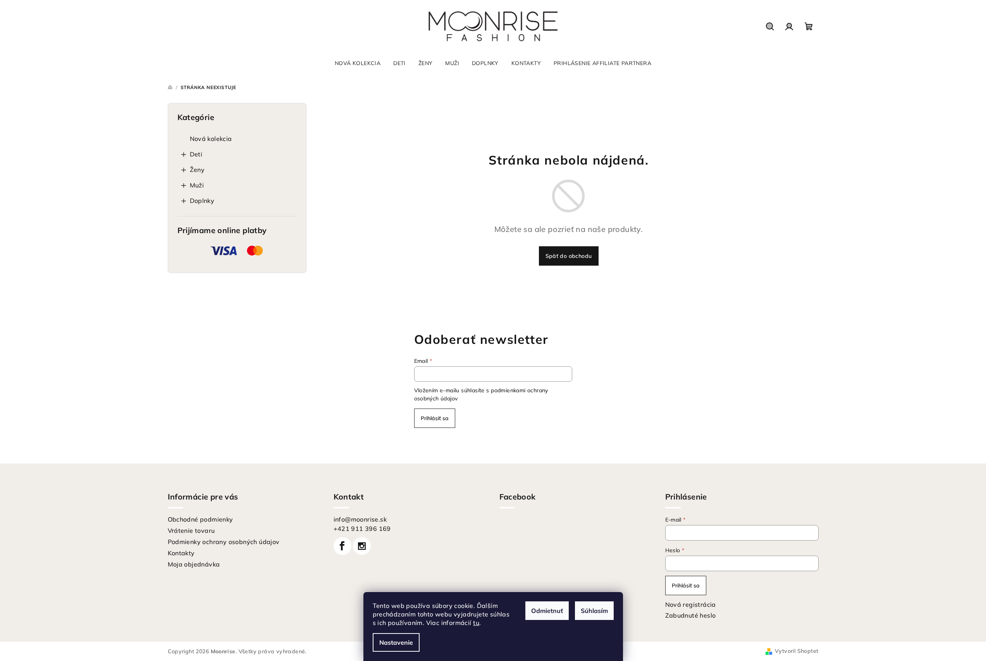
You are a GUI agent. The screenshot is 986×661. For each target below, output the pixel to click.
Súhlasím (594, 611)
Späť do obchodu (568, 255)
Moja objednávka (194, 564)
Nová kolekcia (211, 139)
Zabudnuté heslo (690, 615)
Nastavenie (396, 642)
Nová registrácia (690, 604)
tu (476, 623)
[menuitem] (358, 63)
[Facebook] (342, 546)
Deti (196, 154)
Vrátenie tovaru (191, 530)
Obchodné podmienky (200, 519)
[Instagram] (362, 546)
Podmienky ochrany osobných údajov (224, 542)
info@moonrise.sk (360, 519)
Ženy (197, 169)
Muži (197, 185)
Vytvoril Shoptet (796, 650)
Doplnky (202, 200)
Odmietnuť (547, 611)
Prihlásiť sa (435, 418)
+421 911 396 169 (362, 528)
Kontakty (181, 553)
